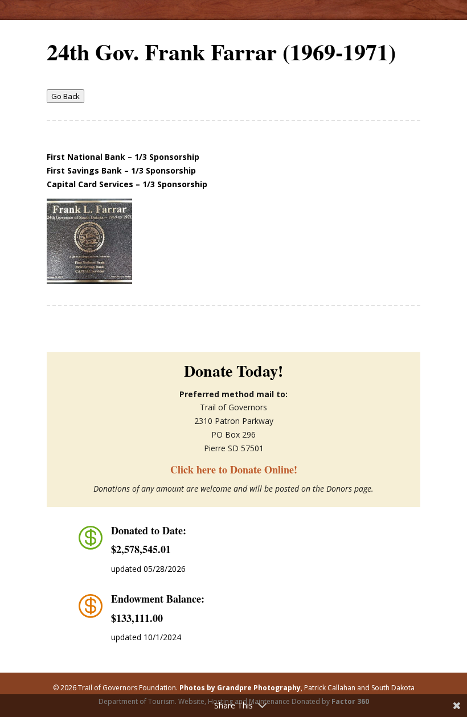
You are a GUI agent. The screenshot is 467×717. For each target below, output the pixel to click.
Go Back (65, 96)
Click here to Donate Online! (233, 469)
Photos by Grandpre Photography (240, 688)
